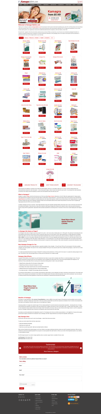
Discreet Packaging (74, 185)
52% (51, 299)
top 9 (70, 312)
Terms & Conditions (39, 403)
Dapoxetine (53, 4)
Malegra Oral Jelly (42, 153)
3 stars (22, 364)
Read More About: (68, 221)
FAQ (53, 406)
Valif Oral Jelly (58, 137)
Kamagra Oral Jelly (42, 40)
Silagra (26, 73)
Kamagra (26, 37)
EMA (23, 237)
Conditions (68, 4)
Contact (79, 4)
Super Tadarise (26, 153)
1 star (19, 364)
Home (20, 4)
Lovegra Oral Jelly (50, 169)
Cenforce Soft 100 (58, 89)
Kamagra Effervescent (58, 56)
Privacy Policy (38, 398)
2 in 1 (52, 37)
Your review (22, 376)
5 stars (24, 364)
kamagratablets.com (36, 26)
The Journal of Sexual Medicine (38, 299)
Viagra (28, 196)
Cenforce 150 (74, 73)
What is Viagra (54, 403)
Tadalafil (39, 4)
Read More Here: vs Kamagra (30, 288)
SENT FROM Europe (52, 185)
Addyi (58, 153)
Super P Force (74, 121)
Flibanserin (61, 4)
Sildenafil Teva (42, 73)
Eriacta (73, 56)
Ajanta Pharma (21, 199)
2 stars (21, 364)
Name (20, 366)
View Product (26, 52)
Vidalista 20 (73, 105)
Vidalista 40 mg (26, 121)
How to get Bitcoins (74, 404)
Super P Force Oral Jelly (26, 137)
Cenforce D (42, 89)
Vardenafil (46, 4)
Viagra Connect (51, 196)
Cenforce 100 (58, 73)
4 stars (23, 364)
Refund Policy (38, 399)
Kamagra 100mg (26, 40)
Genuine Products (30, 185)
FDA (19, 237)
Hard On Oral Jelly (58, 121)
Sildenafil (32, 4)
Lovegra (74, 153)
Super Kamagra (58, 40)
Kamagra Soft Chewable (26, 56)
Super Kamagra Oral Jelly (73, 40)
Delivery (53, 401)
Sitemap (37, 406)
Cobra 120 (74, 89)
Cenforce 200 (26, 89)
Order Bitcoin (38, 408)
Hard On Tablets (42, 121)
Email (20, 371)
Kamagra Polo (42, 56)
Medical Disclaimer (39, 401)
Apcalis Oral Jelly (58, 105)
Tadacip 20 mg (74, 137)
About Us (26, 4)
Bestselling (21, 37)
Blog (74, 4)
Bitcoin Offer (38, 410)
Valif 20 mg (42, 137)
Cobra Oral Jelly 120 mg (26, 105)
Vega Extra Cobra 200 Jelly (42, 105)
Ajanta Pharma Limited (67, 222)
